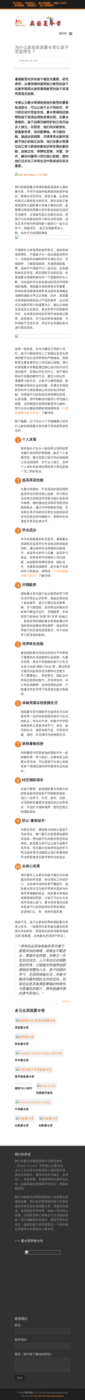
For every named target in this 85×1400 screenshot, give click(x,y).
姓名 (18, 1325)
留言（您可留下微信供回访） (34, 1354)
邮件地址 (21, 1339)
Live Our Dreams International (48, 1396)
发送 (19, 1377)
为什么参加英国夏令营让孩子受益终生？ (42, 49)
